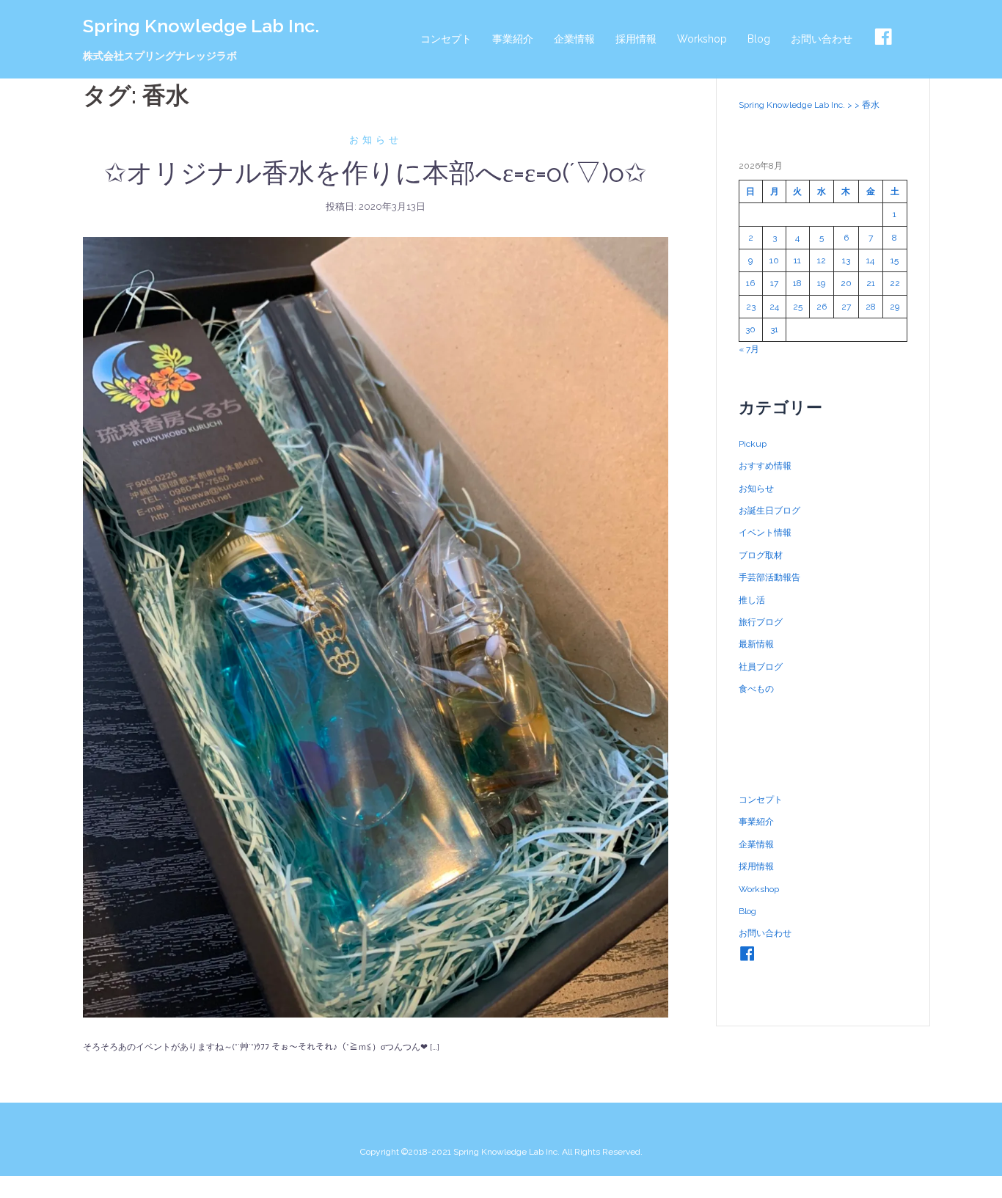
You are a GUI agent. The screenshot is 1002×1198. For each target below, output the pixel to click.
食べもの (756, 689)
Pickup (753, 444)
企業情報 (574, 39)
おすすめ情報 (765, 466)
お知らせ (375, 139)
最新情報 (756, 644)
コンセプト (446, 39)
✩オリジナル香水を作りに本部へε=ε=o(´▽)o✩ (375, 172)
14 (870, 260)
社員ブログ (761, 667)
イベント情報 (765, 532)
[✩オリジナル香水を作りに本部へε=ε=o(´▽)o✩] (375, 626)
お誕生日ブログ (769, 510)
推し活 (752, 600)
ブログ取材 (761, 555)
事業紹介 (512, 39)
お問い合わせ (821, 39)
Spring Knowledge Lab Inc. (201, 26)
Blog (758, 39)
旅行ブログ (761, 622)
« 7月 (749, 349)
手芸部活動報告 (769, 577)
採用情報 (636, 39)
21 (870, 283)
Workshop (702, 39)
